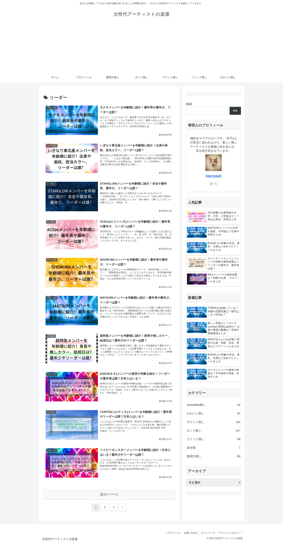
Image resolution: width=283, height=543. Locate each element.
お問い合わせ (191, 533)
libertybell (213, 176)
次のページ (109, 494)
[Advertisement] (141, 48)
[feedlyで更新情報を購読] (211, 183)
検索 (189, 104)
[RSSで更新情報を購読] (216, 183)
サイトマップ (208, 533)
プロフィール (173, 533)
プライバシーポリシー (229, 533)
